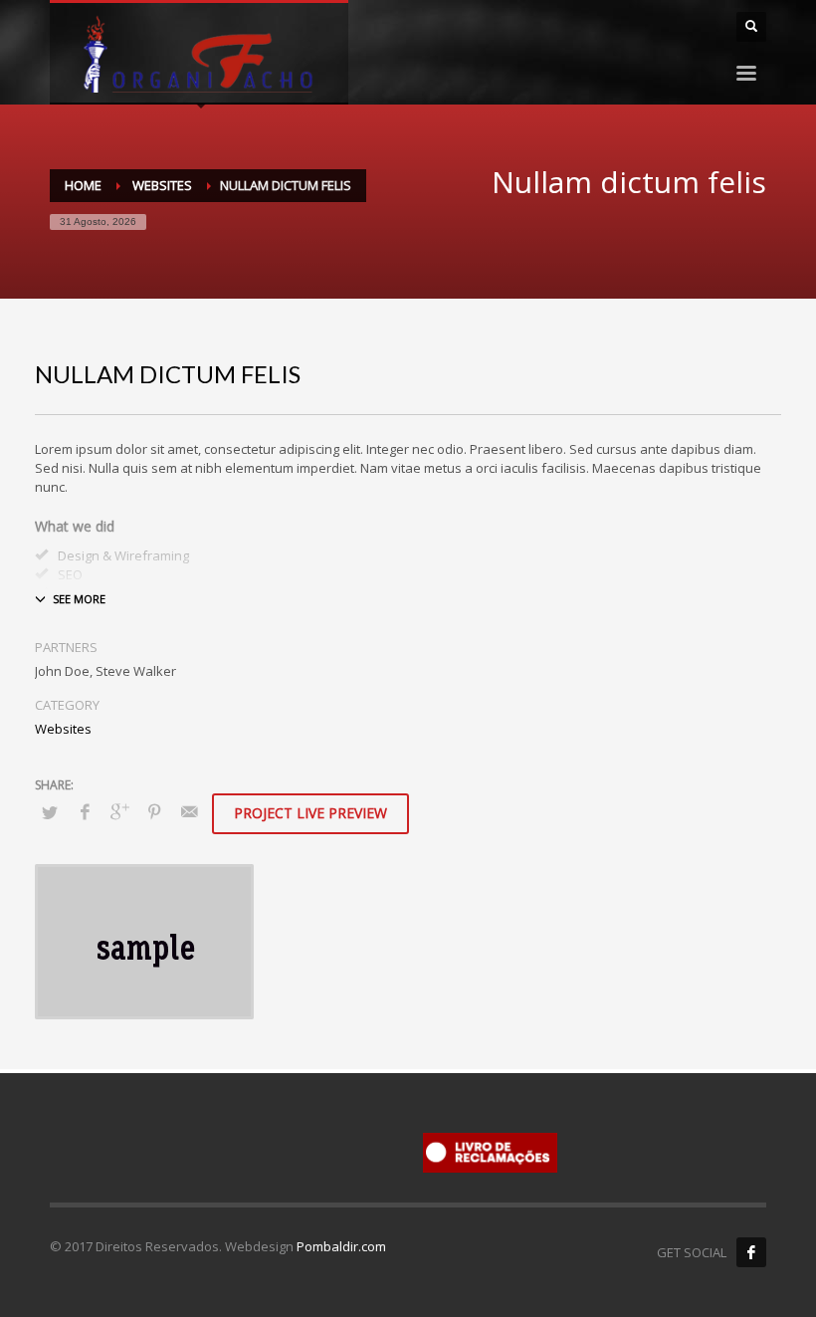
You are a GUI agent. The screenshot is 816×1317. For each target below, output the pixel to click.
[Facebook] (751, 1252)
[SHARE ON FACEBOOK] (85, 811)
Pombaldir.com (341, 1246)
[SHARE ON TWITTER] (50, 812)
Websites (162, 185)
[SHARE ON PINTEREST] (154, 811)
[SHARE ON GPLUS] (119, 811)
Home (83, 185)
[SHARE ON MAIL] (189, 811)
